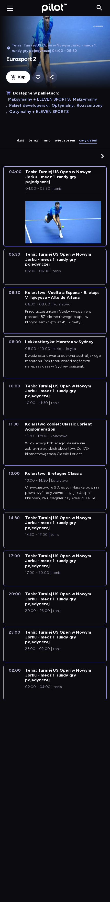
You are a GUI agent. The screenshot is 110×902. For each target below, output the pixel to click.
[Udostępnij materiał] (51, 77)
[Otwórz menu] (10, 8)
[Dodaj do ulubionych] (38, 77)
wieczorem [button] (65, 140)
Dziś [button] (20, 140)
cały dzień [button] (88, 140)
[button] (102, 156)
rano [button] (46, 140)
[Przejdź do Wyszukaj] (99, 8)
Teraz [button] (33, 140)
